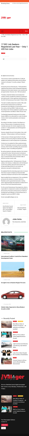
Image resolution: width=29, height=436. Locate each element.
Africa (14, 357)
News (4, 53)
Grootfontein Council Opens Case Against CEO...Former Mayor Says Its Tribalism (8, 209)
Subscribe (4, 425)
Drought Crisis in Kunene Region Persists (13, 282)
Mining (14, 321)
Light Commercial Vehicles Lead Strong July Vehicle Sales (20, 345)
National (15, 332)
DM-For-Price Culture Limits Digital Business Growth (14, 3)
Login (3, 428)
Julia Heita (16, 219)
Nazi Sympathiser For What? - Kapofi (21, 208)
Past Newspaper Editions (8, 420)
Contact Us (4, 421)
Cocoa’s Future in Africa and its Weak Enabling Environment (19, 362)
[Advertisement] (21, 17)
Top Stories (20, 321)
